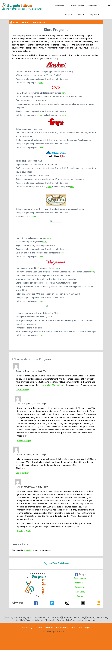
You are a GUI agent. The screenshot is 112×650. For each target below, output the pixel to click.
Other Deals (59, 6)
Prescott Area (80, 578)
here (41, 82)
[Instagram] (67, 603)
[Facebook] (36, 603)
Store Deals (76, 6)
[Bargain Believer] (22, 5)
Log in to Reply (22, 389)
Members (93, 6)
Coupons (93, 14)
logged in (28, 550)
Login (87, 627)
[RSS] (98, 603)
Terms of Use (76, 627)
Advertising (27, 627)
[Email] (83, 603)
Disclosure (49, 627)
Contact (38, 627)
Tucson (80, 596)
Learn (79, 14)
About (67, 14)
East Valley (80, 592)
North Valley (80, 583)
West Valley (80, 587)
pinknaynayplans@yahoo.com (50, 385)
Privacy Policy (62, 627)
